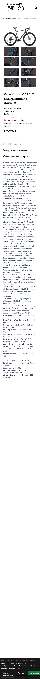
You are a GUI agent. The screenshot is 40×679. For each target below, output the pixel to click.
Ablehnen (21, 673)
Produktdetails (12, 144)
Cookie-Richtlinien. (14, 668)
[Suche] (36, 8)
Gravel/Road (11, 19)
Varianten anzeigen (15, 156)
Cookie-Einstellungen (8, 674)
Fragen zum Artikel (15, 150)
